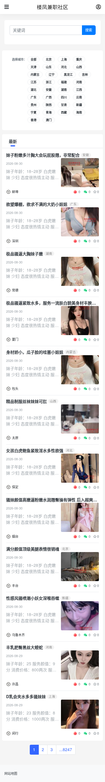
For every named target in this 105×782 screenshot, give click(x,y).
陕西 (49, 105)
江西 (79, 90)
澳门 (49, 120)
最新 (13, 141)
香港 (33, 120)
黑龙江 (68, 74)
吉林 (85, 74)
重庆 (79, 59)
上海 (64, 59)
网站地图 (10, 773)
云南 (79, 97)
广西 (49, 97)
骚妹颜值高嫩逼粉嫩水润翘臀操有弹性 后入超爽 (49, 500)
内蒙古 (35, 74)
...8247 (65, 749)
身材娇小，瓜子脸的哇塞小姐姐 (34, 352)
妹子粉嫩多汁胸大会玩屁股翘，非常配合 (43, 155)
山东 (49, 67)
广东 (33, 97)
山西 (79, 67)
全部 (33, 59)
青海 (49, 112)
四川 (64, 97)
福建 (64, 82)
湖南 (64, 90)
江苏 (33, 82)
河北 (64, 67)
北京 (49, 59)
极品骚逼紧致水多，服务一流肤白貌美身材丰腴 (49, 303)
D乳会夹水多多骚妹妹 (26, 696)
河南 (79, 82)
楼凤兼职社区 (52, 6)
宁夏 (33, 112)
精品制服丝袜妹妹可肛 (26, 401)
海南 (79, 112)
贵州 (33, 105)
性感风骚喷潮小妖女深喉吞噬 (32, 598)
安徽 (49, 90)
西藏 (64, 112)
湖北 (33, 90)
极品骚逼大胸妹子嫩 (24, 253)
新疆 (79, 105)
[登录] (98, 7)
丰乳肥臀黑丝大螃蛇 (24, 647)
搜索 (88, 30)
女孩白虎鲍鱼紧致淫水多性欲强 (34, 450)
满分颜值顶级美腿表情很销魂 (32, 549)
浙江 (49, 82)
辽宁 (52, 74)
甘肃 (64, 105)
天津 (33, 67)
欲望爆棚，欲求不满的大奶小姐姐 (36, 204)
